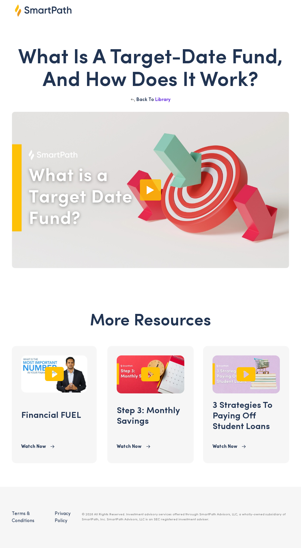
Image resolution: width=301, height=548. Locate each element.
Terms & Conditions (23, 517)
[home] (43, 10)
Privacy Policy (63, 517)
